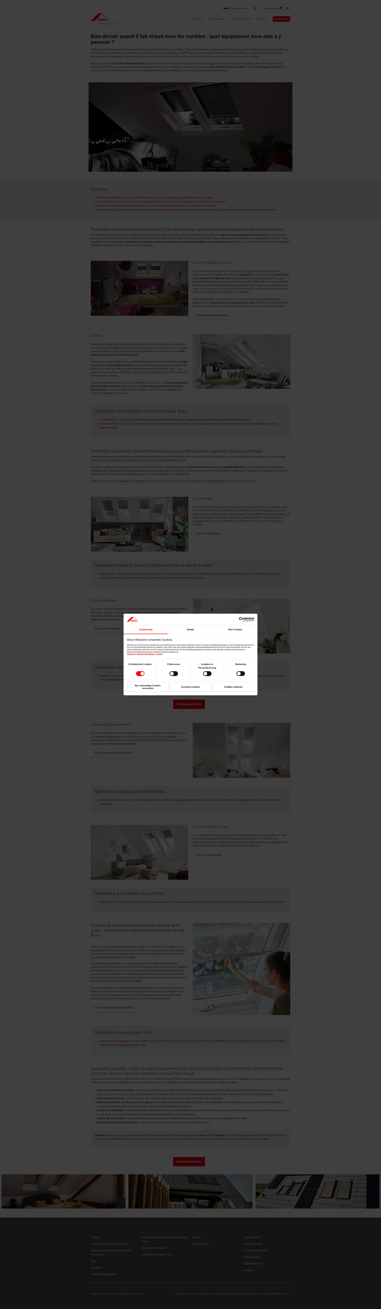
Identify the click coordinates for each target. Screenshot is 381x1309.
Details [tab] (190, 629)
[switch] (174, 673)
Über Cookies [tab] (235, 629)
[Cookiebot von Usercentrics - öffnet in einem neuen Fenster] (241, 619)
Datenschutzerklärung (146, 654)
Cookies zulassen (233, 687)
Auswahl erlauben (190, 687)
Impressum (131, 654)
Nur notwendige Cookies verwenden (148, 686)
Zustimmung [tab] (145, 629)
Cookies (159, 654)
